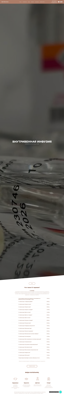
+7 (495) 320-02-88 (54, 2)
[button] (32, 366)
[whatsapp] (60, 1)
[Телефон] (58, 1)
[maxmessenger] (61, 1)
